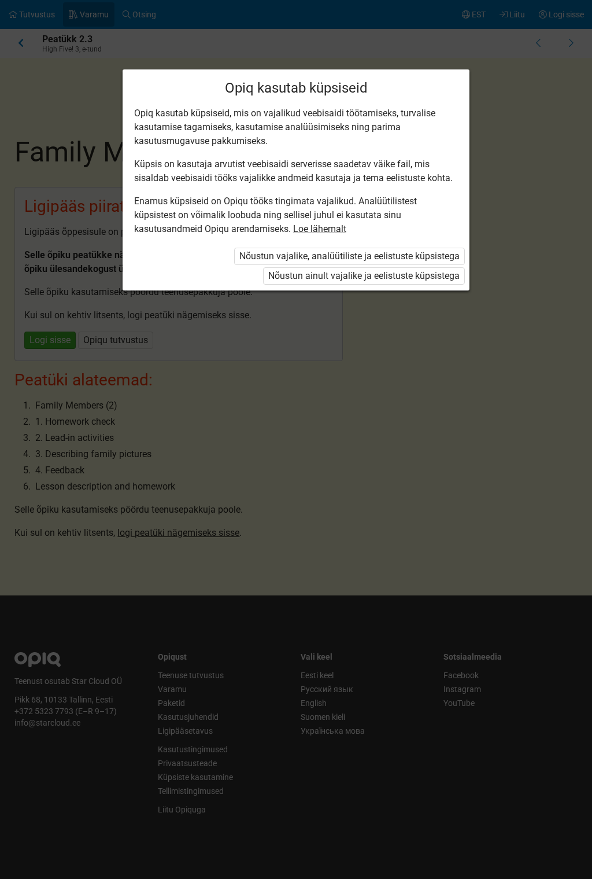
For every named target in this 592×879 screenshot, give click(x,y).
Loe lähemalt (319, 228)
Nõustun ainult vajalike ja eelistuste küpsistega (364, 275)
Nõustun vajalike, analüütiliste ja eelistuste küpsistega (349, 256)
